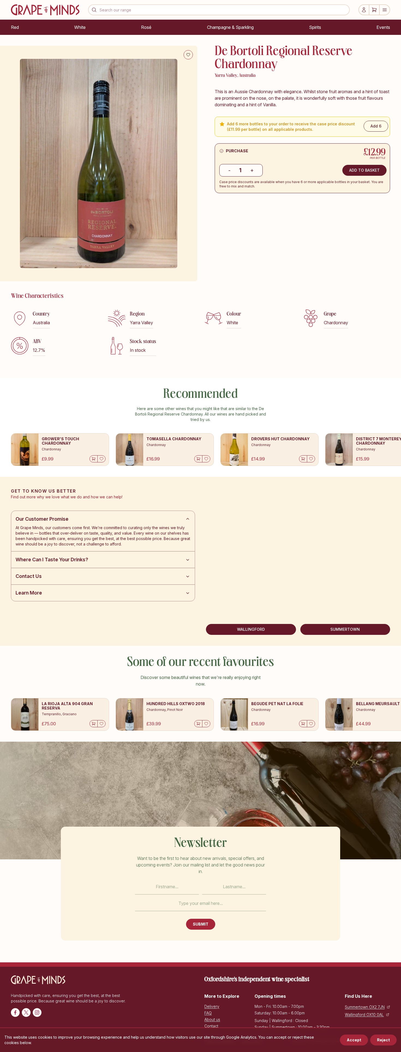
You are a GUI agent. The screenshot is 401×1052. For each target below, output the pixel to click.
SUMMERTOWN (345, 629)
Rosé (146, 27)
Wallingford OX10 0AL (364, 1014)
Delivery (211, 1006)
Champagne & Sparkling (230, 27)
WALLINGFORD (251, 629)
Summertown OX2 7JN (365, 1007)
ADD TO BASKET (364, 170)
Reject (383, 1040)
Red (15, 27)
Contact (211, 1026)
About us (212, 1019)
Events (383, 27)
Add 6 (375, 126)
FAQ (208, 1013)
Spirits (315, 27)
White (80, 27)
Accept (354, 1040)
